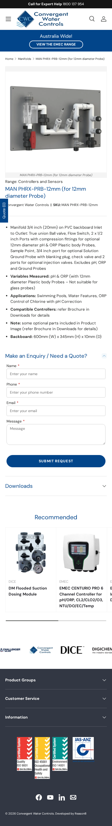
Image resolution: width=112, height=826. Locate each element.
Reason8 (80, 813)
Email (12, 402)
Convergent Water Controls (27, 205)
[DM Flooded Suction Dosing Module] (31, 553)
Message (16, 421)
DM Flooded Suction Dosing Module (28, 591)
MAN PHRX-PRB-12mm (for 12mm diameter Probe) (70, 59)
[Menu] (8, 19)
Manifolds (24, 59)
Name (13, 365)
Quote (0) (4, 210)
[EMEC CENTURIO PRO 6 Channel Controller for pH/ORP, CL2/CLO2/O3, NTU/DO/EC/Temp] (81, 553)
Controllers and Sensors (40, 181)
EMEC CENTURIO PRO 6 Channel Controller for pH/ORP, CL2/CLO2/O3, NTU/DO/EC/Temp (81, 597)
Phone (13, 384)
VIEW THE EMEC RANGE (56, 44)
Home (9, 59)
